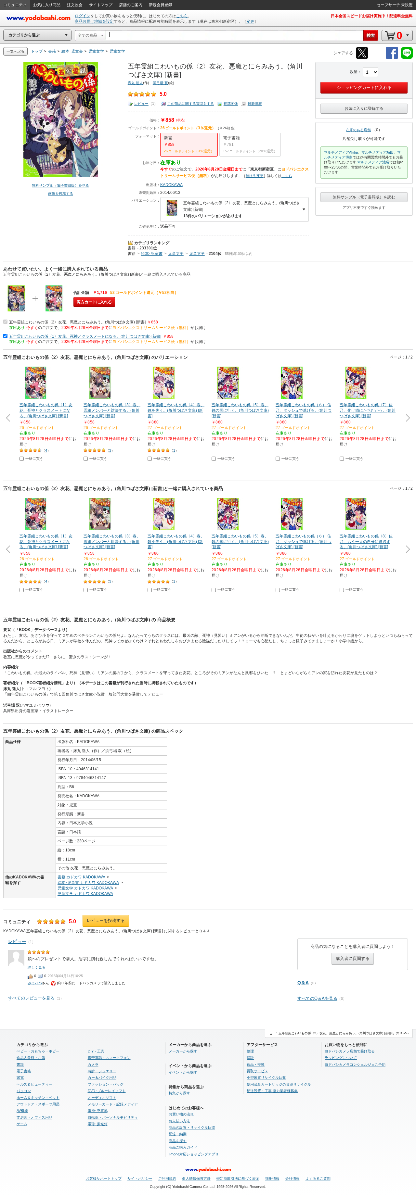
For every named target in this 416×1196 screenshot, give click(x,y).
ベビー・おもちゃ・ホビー (38, 1051)
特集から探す (179, 1093)
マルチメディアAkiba (341, 152)
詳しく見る (37, 967)
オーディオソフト (102, 1098)
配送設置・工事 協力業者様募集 (272, 1091)
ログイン (82, 16)
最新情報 (255, 104)
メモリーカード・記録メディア (113, 1104)
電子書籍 (24, 1071)
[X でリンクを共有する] (362, 57)
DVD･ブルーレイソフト (107, 1091)
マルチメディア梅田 (377, 152)
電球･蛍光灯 (98, 1124)
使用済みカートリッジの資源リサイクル (279, 1084)
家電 (20, 1077)
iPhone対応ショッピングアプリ (194, 1154)
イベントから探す (183, 1072)
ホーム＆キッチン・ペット (38, 1098)
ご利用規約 (167, 1178)
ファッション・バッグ (106, 1084)
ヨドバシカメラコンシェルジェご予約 (355, 1064)
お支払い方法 (179, 1121)
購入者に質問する (353, 958)
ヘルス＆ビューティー (34, 1084)
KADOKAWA (171, 185)
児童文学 (176, 253)
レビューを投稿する (106, 920)
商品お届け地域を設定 (94, 21)
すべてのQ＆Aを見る (317, 998)
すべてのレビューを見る (31, 998)
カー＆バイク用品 (102, 1077)
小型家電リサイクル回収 (266, 1077)
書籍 (132, 248)
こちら (182, 16)
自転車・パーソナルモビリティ (113, 1117)
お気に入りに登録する (364, 108)
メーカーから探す (183, 1051)
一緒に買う (34, 458)
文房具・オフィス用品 (34, 1117)
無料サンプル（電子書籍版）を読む (364, 197)
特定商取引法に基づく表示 (237, 1178)
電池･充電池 (98, 1111)
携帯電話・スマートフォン (109, 1058)
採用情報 (272, 1178)
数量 (354, 71)
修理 (250, 1051)
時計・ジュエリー (102, 1071)
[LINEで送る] (407, 57)
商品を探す (178, 1141)
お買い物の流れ (181, 1114)
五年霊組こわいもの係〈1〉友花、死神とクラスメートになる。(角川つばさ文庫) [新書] (85, 336)
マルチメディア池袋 (373, 162)
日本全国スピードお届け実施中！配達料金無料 (372, 16)
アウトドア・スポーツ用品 (38, 1104)
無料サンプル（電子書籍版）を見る (60, 185)
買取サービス (257, 1071)
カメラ (93, 1064)
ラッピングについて (341, 1058)
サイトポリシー (139, 1178)
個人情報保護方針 (196, 1178)
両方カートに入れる (94, 302)
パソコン (24, 1091)
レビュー (141, 104)
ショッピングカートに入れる (364, 87)
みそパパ (35, 983)
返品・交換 (256, 1064)
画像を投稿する (60, 193)
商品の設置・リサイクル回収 (192, 1127)
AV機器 (22, 1111)
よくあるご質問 (318, 1178)
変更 (250, 21)
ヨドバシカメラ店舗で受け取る (350, 1051)
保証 (250, 1058)
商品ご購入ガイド (183, 1147)
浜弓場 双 (160, 83)
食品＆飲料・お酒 (31, 1058)
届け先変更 (255, 176)
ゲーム (22, 1124)
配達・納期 (178, 1134)
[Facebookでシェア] (392, 57)
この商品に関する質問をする (190, 104)
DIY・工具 (96, 1051)
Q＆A (303, 982)
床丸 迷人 (135, 83)
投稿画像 (231, 104)
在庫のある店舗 (358, 130)
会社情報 (292, 1178)
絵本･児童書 (151, 253)
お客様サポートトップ (104, 1178)
